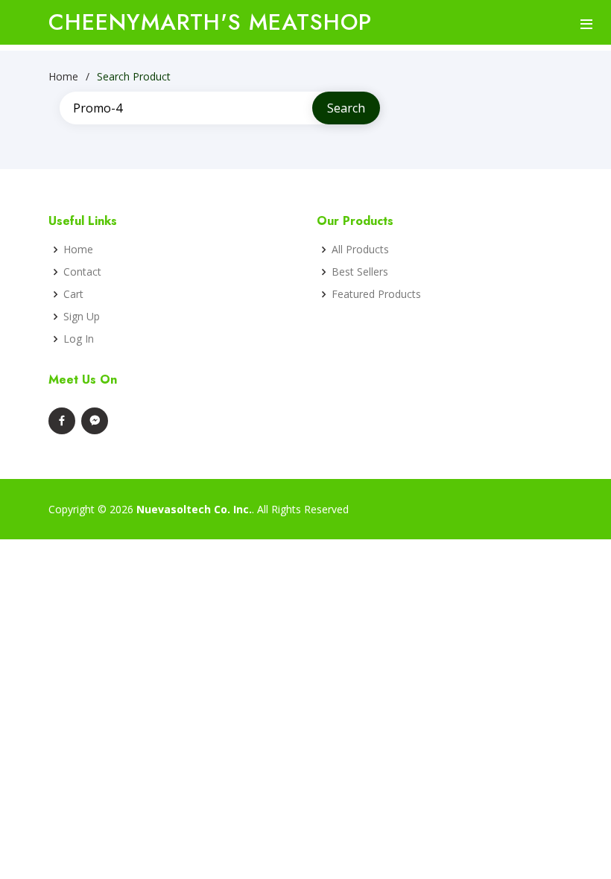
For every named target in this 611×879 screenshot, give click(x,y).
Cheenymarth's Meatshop (210, 22)
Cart (73, 294)
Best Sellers (360, 272)
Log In (78, 339)
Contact (82, 272)
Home (63, 76)
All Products (360, 249)
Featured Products (376, 294)
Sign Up (81, 316)
